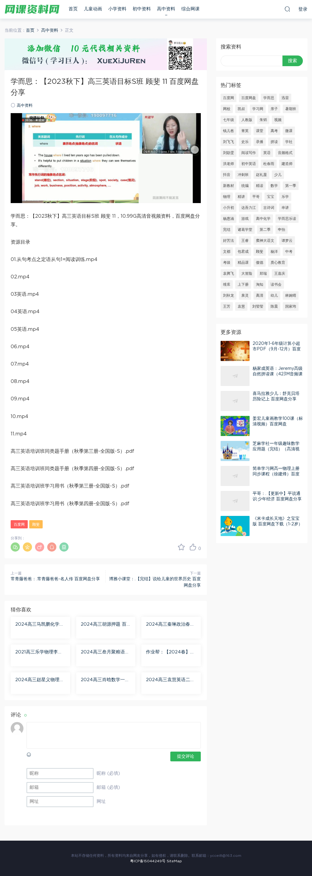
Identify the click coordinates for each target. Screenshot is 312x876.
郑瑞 (263, 273)
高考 (274, 131)
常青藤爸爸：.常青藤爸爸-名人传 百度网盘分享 (55, 579)
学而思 (268, 98)
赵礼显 (261, 175)
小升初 (228, 207)
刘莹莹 (257, 306)
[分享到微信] (15, 547)
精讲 (241, 196)
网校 (226, 109)
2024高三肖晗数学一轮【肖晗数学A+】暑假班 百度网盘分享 (105, 680)
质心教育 (278, 262)
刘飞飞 (228, 142)
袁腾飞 (228, 273)
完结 (226, 229)
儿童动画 (93, 9)
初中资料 (142, 9)
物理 (226, 196)
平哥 (256, 196)
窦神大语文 (265, 240)
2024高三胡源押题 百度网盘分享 (103, 625)
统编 (245, 186)
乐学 (285, 196)
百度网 (19, 524)
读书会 (276, 284)
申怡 (281, 229)
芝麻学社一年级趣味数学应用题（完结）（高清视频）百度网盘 (276, 449)
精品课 (243, 262)
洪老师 (228, 164)
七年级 (228, 120)
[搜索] (287, 8)
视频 (278, 120)
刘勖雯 (228, 153)
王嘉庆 (279, 273)
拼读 (274, 142)
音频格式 (285, 153)
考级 (226, 262)
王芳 (226, 306)
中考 (288, 251)
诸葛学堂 (245, 229)
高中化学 (263, 218)
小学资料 (117, 9)
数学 (274, 186)
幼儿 (274, 295)
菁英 (245, 131)
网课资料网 (32, 9)
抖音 (226, 175)
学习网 (257, 109)
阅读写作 (248, 153)
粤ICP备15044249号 (147, 861)
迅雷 (285, 98)
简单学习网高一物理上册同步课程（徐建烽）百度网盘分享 (276, 474)
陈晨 (274, 306)
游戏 (245, 218)
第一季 (290, 186)
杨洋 (274, 251)
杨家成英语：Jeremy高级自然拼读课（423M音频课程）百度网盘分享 (278, 374)
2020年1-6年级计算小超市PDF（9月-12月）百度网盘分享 (277, 349)
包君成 (243, 251)
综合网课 (190, 9)
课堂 (259, 131)
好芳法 (228, 240)
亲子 (274, 109)
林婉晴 (290, 295)
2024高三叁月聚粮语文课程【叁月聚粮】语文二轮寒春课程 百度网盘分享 (105, 652)
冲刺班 (243, 175)
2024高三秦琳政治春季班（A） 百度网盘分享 (170, 625)
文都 (226, 251)
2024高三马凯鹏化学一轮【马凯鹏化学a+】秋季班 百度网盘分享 (39, 625)
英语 (267, 153)
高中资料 (166, 9)
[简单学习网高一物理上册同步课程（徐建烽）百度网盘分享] (235, 476)
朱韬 (263, 120)
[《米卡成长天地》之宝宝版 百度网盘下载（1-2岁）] (235, 526)
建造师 (287, 164)
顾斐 (36, 524)
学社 (288, 142)
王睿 (245, 240)
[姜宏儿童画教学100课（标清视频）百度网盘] (235, 426)
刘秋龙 (228, 295)
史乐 (245, 142)
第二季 (265, 229)
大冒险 (246, 273)
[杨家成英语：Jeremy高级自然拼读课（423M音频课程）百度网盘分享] (235, 376)
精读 (259, 186)
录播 (259, 142)
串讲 (285, 207)
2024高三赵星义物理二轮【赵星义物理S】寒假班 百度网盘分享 (39, 680)
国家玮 (290, 306)
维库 (226, 284)
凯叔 (241, 109)
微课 (288, 131)
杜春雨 (268, 164)
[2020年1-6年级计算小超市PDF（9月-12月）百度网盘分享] (235, 351)
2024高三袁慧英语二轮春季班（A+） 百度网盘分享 (170, 680)
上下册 (243, 284)
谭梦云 (287, 240)
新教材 (228, 186)
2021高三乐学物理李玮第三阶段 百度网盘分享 (38, 652)
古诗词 (268, 207)
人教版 (246, 120)
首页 (73, 9)
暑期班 (290, 109)
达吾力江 (248, 207)
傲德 (259, 262)
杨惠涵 (228, 218)
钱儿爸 (228, 131)
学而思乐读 (287, 218)
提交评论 (185, 756)
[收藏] (181, 547)
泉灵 (245, 295)
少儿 (278, 175)
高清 (259, 295)
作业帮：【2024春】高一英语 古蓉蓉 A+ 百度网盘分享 (170, 652)
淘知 (259, 284)
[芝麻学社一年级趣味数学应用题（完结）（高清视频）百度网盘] (235, 451)
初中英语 (248, 164)
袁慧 (241, 306)
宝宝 (270, 196)
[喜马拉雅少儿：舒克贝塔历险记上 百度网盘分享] (235, 401)
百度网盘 (248, 98)
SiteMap (174, 861)
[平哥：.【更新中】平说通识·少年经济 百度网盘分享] (235, 501)
